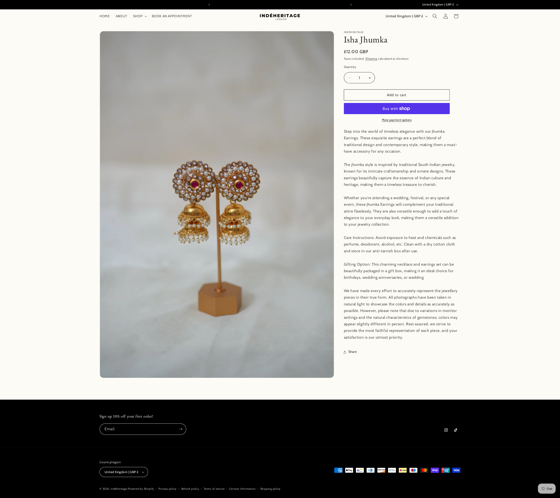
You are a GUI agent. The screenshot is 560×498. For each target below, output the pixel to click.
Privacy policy (168, 488)
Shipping (371, 58)
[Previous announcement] (209, 4)
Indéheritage (119, 488)
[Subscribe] (180, 429)
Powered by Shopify (141, 488)
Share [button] (352, 352)
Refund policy (190, 488)
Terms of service (214, 488)
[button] (139, 16)
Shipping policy (270, 488)
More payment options (397, 120)
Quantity (350, 67)
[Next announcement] (351, 4)
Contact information (242, 488)
